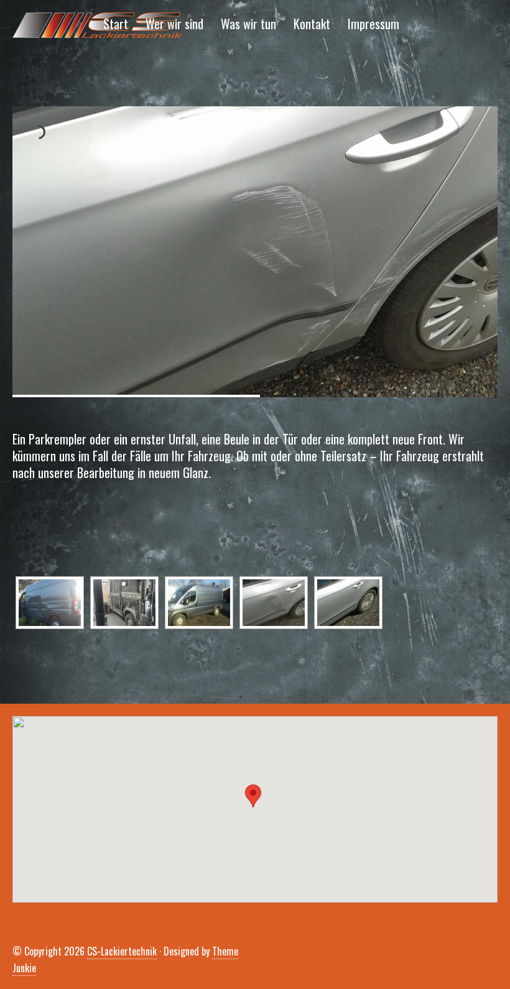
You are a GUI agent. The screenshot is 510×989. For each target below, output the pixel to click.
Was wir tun (248, 24)
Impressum (373, 24)
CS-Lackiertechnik (122, 951)
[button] (253, 796)
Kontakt (312, 24)
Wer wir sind (174, 24)
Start (115, 24)
